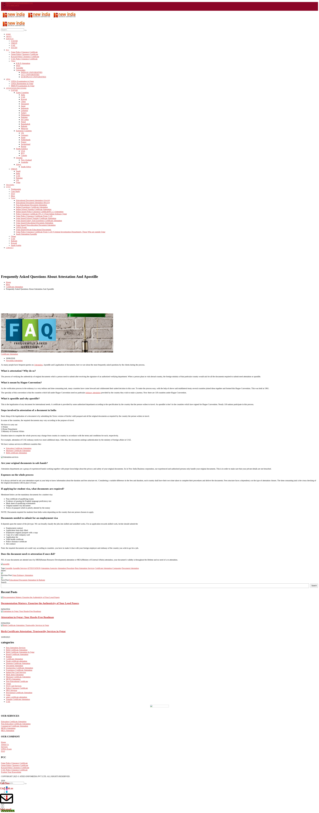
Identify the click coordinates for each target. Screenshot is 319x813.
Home (8, 282)
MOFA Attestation (13, 679)
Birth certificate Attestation (16, 453)
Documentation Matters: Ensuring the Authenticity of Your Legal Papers (40, 603)
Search (3, 582)
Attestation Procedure (66, 568)
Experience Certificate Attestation (19, 670)
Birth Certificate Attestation (16, 650)
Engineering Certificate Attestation (19, 668)
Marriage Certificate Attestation (18, 451)
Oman (8, 684)
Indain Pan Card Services (16, 672)
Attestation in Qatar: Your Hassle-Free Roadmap (27, 617)
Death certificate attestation (16, 661)
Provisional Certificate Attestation (19, 693)
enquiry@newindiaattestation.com (19, 3)
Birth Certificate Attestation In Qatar (20, 652)
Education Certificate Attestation (18, 448)
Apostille (8, 568)
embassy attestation (93, 393)
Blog (8, 284)
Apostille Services (20, 568)
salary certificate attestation (16, 697)
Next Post (5, 580)
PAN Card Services (13, 686)
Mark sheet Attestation (15, 675)
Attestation (38, 365)
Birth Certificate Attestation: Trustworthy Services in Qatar (33, 631)
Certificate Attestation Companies (108, 568)
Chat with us (6, 788)
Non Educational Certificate (17, 681)
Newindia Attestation (14, 361)
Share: (3, 570)
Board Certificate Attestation (17, 654)
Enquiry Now (6, 9)
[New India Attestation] (13, 18)
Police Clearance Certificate (17, 688)
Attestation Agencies (49, 568)
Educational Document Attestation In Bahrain (27, 580)
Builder (9, 657)
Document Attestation (130, 568)
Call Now (5, 783)
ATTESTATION (34, 568)
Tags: (3, 568)
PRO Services (11, 690)
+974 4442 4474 (12, 5)
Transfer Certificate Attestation (18, 699)
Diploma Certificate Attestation (18, 663)
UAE (8, 702)
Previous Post (6, 575)
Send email (5, 809)
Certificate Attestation (14, 287)
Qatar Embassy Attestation (22, 575)
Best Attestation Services (84, 568)
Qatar (8, 695)
